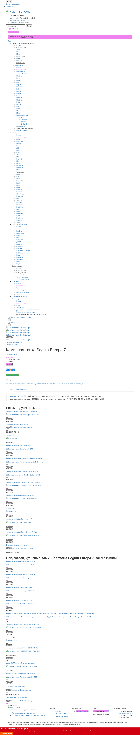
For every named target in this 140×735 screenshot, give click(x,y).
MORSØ (19, 170)
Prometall (19, 168)
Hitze (18, 95)
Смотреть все (21, 69)
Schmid (19, 104)
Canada (19, 220)
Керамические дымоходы (25, 312)
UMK (18, 305)
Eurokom (19, 213)
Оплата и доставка (12, 4)
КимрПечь (20, 233)
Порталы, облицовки (19, 224)
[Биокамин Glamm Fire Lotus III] (22, 427)
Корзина (58, 711)
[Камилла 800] (11, 438)
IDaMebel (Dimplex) (23, 251)
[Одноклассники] (10, 370)
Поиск (29, 26)
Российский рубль (100, 711)
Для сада (15, 281)
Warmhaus (24, 122)
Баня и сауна (33, 384)
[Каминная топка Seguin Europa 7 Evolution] (22, 577)
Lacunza (19, 143)
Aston (18, 154)
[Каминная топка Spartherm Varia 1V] (19, 522)
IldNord (18, 78)
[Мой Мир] (13, 370)
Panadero (19, 141)
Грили (18, 288)
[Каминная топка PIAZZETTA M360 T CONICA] (23, 651)
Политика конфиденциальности (23, 713)
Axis (22, 117)
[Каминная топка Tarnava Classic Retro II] (21, 564)
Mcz (17, 111)
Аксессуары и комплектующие (17, 384)
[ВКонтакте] (7, 370)
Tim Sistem (20, 194)
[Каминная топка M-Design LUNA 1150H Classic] (23, 485)
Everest (19, 98)
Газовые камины (22, 130)
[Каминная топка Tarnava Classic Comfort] (21, 498)
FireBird (23, 74)
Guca (18, 139)
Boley (18, 89)
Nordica (19, 189)
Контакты (9, 6)
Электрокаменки (22, 277)
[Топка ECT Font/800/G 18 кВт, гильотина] (21, 666)
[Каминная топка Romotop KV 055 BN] (20, 590)
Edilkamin (19, 174)
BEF (17, 82)
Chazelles (24, 119)
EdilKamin (19, 253)
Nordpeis (19, 218)
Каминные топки (22, 115)
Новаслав (19, 192)
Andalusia (19, 259)
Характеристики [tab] (21, 389)
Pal (17, 209)
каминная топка (16, 396)
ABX (17, 148)
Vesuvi (18, 222)
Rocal (18, 106)
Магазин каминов (82, 711)
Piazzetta (19, 87)
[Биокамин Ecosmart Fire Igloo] (21, 548)
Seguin (18, 84)
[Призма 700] (11, 511)
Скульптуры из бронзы (20, 296)
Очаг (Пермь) (25, 279)
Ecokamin (24, 124)
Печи (14, 133)
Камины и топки (17, 65)
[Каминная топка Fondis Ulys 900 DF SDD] (21, 677)
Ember (18, 211)
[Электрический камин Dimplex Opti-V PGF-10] (23, 475)
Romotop (19, 196)
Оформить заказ (60, 713)
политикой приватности (100, 731)
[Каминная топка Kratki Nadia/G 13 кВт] (20, 603)
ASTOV (18, 242)
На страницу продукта (14, 342)
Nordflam (19, 207)
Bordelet (19, 231)
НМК (18, 152)
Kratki (18, 58)
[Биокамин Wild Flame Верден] (21, 700)
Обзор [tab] (10, 389)
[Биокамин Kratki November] (20, 690)
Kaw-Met (19, 60)
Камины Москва (13, 317)
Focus (18, 91)
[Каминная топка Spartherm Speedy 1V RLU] (22, 535)
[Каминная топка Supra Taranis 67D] (19, 449)
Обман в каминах (12, 375)
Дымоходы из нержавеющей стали (28, 310)
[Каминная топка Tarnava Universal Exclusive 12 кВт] (25, 462)
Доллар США (98, 714)
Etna (18, 52)
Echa (18, 109)
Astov (18, 50)
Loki (17, 146)
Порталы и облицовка (77, 384)
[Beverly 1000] (11, 640)
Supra (18, 198)
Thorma (19, 200)
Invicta (18, 178)
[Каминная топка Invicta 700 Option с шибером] (23, 627)
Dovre (18, 216)
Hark (18, 176)
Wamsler (19, 202)
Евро (107, 714)
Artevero (19, 244)
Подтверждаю (6, 733)
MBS (18, 187)
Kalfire (18, 80)
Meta (18, 54)
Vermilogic (20, 307)
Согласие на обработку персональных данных (28, 715)
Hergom (19, 93)
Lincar (18, 185)
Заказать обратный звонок (19, 22)
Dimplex (19, 248)
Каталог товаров (13, 32)
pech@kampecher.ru (17, 20)
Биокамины (20, 71)
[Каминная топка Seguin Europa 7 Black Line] (22, 414)
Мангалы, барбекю (23, 292)
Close (10, 41)
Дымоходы (16, 299)
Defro (18, 102)
